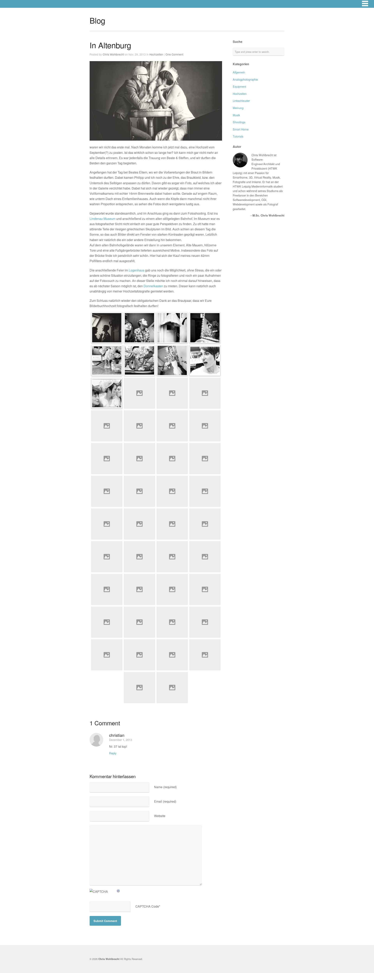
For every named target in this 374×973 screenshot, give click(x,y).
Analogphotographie (245, 79)
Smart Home (241, 129)
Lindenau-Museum (103, 218)
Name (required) (165, 787)
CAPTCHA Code (147, 906)
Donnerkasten (153, 286)
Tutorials (238, 136)
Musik (236, 115)
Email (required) (165, 801)
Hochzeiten (156, 54)
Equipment (239, 86)
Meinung (238, 108)
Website (159, 816)
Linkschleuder (241, 101)
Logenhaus (136, 270)
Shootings (239, 122)
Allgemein (239, 72)
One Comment (174, 54)
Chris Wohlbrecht (113, 54)
